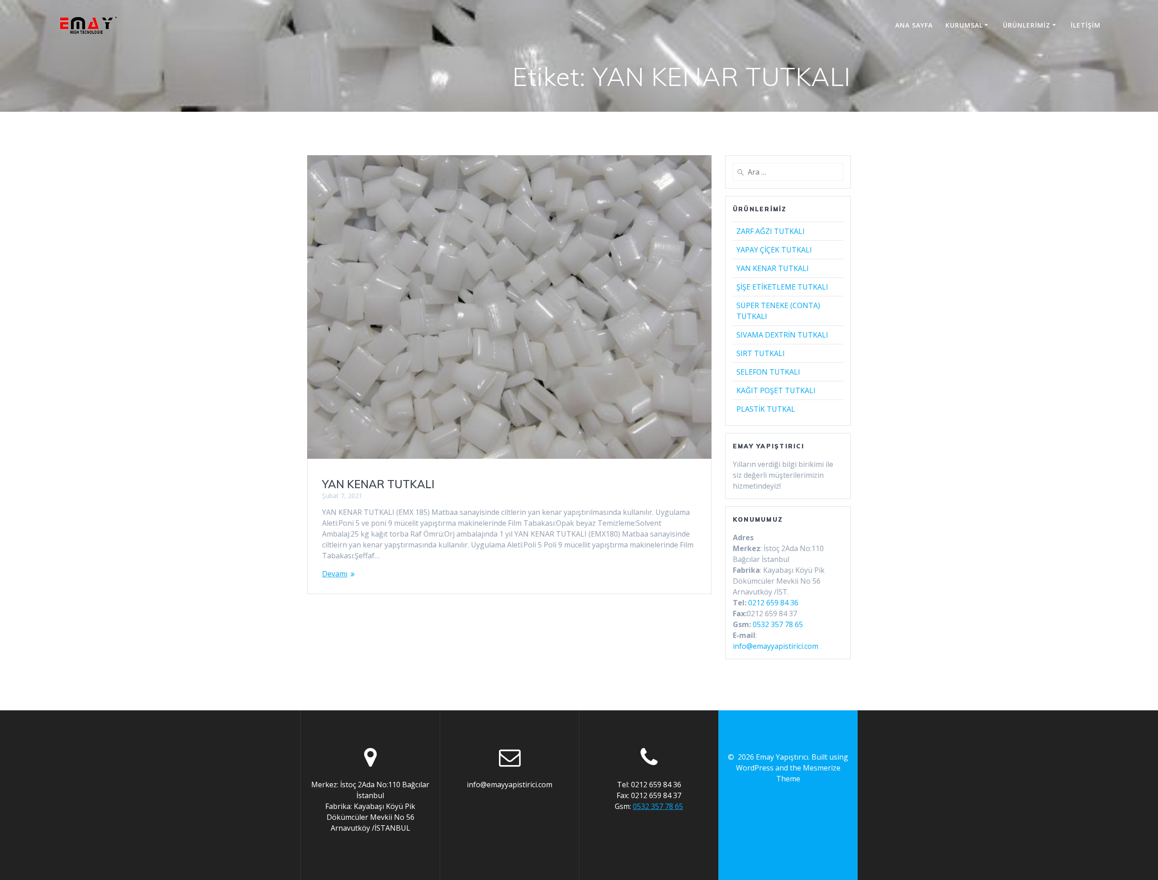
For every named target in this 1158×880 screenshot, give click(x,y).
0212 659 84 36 (773, 603)
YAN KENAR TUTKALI (378, 484)
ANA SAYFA (914, 25)
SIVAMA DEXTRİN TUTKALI (782, 335)
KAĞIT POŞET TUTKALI (776, 390)
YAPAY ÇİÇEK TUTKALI (774, 250)
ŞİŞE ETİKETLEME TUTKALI (782, 287)
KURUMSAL (964, 25)
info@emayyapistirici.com (775, 646)
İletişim (1086, 25)
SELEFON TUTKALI (768, 372)
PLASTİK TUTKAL (765, 409)
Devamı (334, 574)
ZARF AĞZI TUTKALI (770, 231)
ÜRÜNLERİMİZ (1026, 25)
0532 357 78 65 (778, 624)
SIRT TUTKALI (760, 353)
